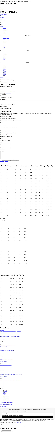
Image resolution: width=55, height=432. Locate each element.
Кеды (4, 53)
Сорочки (4, 72)
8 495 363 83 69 (20, 422)
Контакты (4, 392)
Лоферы (4, 55)
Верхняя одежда (5, 65)
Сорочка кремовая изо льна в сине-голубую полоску (10, 336)
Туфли (4, 59)
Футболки (4, 74)
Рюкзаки (4, 44)
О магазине (5, 391)
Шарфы (4, 47)
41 (2, 92)
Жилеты (4, 67)
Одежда (4, 31)
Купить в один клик (4, 161)
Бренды (1, 19)
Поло (4, 70)
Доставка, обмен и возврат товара (6, 402)
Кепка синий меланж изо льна (5, 365)
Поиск (1, 14)
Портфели (4, 42)
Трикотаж (4, 73)
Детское (1, 9)
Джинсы (4, 66)
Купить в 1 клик (8, 93)
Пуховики (4, 71)
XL (3, 368)
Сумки (4, 45)
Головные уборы (6, 38)
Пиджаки (4, 69)
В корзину (2, 93)
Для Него (2, 82)
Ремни (4, 43)
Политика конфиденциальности (6, 404)
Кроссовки (5, 54)
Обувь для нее (5, 399)
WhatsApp (2, 128)
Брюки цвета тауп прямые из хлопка (7, 350)
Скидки (1, 26)
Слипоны (4, 58)
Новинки (2, 17)
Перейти (2, 330)
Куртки (4, 68)
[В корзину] (0, 363)
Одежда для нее (5, 398)
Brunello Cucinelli (3, 332)
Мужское (2, 7)
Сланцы (4, 57)
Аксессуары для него (6, 397)
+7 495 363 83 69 (7, 128)
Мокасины (4, 56)
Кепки (4, 39)
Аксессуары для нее (6, 400)
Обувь (5, 82)
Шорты (4, 75)
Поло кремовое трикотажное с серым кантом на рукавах (10, 379)
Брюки (4, 64)
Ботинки (4, 52)
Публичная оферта (3, 406)
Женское (2, 6)
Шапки (4, 46)
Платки (4, 41)
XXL (3, 339)
